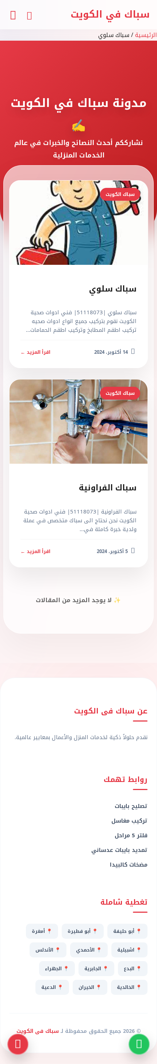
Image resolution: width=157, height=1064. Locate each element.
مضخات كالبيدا (129, 865)
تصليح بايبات (131, 806)
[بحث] (29, 14)
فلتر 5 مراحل (131, 835)
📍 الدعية (52, 987)
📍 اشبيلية (129, 949)
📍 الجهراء (57, 968)
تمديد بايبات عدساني (119, 850)
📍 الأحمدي (89, 949)
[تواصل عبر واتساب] (139, 1044)
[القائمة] (12, 14)
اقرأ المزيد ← (35, 352)
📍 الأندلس (48, 949)
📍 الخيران (90, 987)
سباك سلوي (113, 289)
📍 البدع (133, 968)
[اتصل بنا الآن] (17, 1044)
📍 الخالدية (129, 987)
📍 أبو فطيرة (83, 931)
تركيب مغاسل (129, 821)
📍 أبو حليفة (127, 931)
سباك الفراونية (108, 488)
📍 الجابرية (96, 968)
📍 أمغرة (42, 931)
